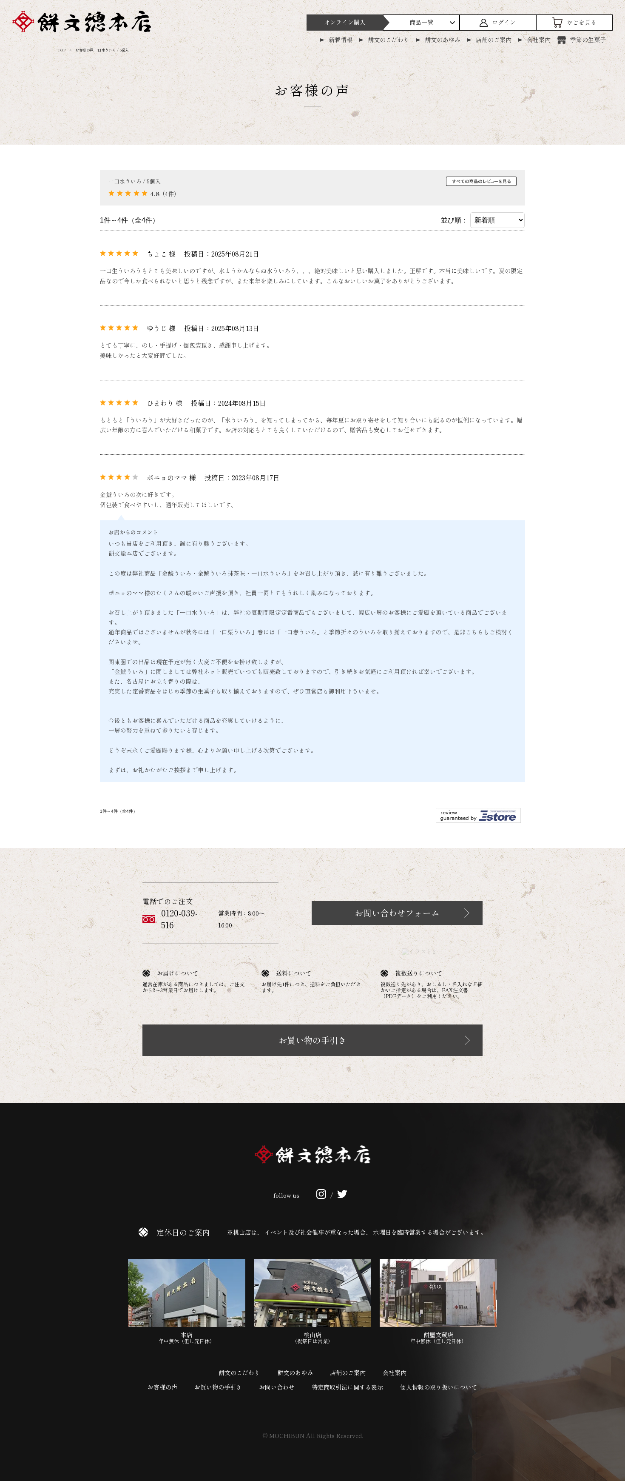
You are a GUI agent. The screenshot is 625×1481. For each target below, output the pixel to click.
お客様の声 (162, 1387)
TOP (61, 49)
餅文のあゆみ (442, 39)
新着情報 (340, 39)
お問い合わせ (277, 1387)
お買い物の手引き (312, 1040)
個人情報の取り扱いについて (438, 1387)
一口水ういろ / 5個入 (134, 181)
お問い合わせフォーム (397, 913)
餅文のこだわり (388, 39)
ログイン (504, 22)
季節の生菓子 (588, 39)
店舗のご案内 (493, 39)
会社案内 (539, 39)
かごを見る (582, 22)
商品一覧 (421, 22)
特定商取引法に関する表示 (347, 1387)
